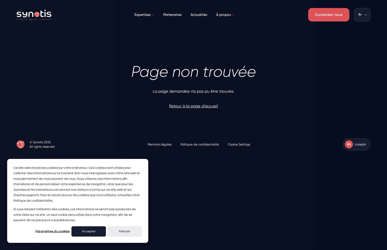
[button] (362, 14)
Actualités (199, 15)
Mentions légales (160, 144)
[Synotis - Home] (34, 15)
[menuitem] (144, 14)
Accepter (89, 231)
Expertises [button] (142, 15)
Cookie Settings (239, 144)
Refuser (125, 231)
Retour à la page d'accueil (193, 106)
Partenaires (172, 15)
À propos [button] (223, 15)
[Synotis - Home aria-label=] (21, 144)
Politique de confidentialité (200, 144)
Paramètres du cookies (53, 231)
